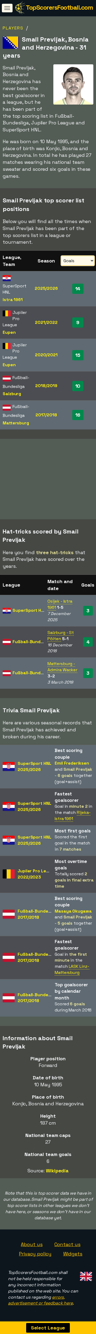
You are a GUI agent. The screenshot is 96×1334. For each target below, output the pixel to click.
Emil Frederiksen (72, 763)
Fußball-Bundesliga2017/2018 (38, 914)
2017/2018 (46, 415)
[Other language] (85, 1274)
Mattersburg (16, 423)
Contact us (67, 1244)
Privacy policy (35, 1254)
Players (13, 28)
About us (31, 1244)
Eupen (9, 332)
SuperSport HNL (29, 610)
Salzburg (12, 394)
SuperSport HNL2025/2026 (34, 766)
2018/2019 (46, 385)
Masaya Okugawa (73, 911)
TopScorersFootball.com (59, 7)
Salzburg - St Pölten (60, 636)
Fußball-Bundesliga (33, 641)
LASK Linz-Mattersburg (72, 969)
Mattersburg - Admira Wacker (62, 667)
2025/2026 (46, 288)
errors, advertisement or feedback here (40, 1300)
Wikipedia (57, 1171)
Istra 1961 (13, 299)
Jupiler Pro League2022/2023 (37, 874)
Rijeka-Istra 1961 (72, 815)
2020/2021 (46, 355)
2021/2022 (46, 322)
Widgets (72, 1254)
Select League (48, 1328)
